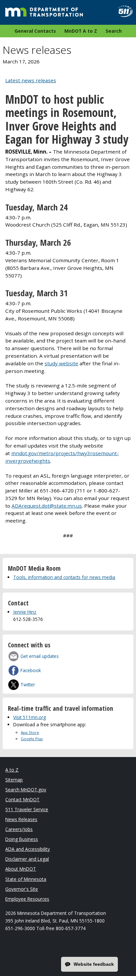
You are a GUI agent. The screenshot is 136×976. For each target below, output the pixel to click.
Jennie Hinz (24, 612)
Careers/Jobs (19, 829)
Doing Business (21, 839)
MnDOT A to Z (80, 31)
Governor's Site (21, 889)
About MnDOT (20, 869)
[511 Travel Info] (122, 11)
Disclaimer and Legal (27, 859)
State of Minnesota (25, 879)
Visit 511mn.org (29, 717)
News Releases (21, 819)
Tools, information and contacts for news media (64, 577)
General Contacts (35, 31)
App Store (30, 732)
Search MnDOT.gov (25, 789)
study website (61, 363)
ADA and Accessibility (27, 849)
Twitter (27, 684)
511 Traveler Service (26, 809)
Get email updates (39, 656)
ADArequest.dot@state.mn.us (47, 505)
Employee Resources (27, 899)
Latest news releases (30, 80)
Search (114, 31)
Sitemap (14, 780)
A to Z (11, 770)
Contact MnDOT (22, 799)
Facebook (30, 670)
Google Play (32, 738)
